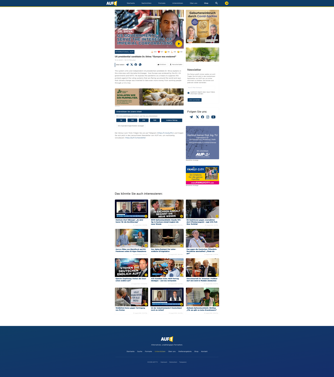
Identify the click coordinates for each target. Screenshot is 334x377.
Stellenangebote (185, 351)
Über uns (172, 351)
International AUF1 (125, 52)
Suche (139, 351)
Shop (206, 3)
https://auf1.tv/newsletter (135, 138)
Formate (148, 351)
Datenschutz (173, 362)
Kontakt (204, 351)
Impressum (164, 362)
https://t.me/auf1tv (165, 133)
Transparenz (182, 362)
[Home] (112, 3)
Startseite (130, 351)
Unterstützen (160, 351)
